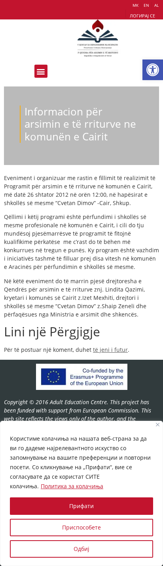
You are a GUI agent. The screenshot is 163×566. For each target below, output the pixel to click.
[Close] (157, 424)
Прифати (81, 506)
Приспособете (81, 527)
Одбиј (81, 549)
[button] (152, 69)
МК (135, 5)
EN (146, 5)
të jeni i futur (110, 349)
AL (156, 5)
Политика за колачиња (72, 486)
